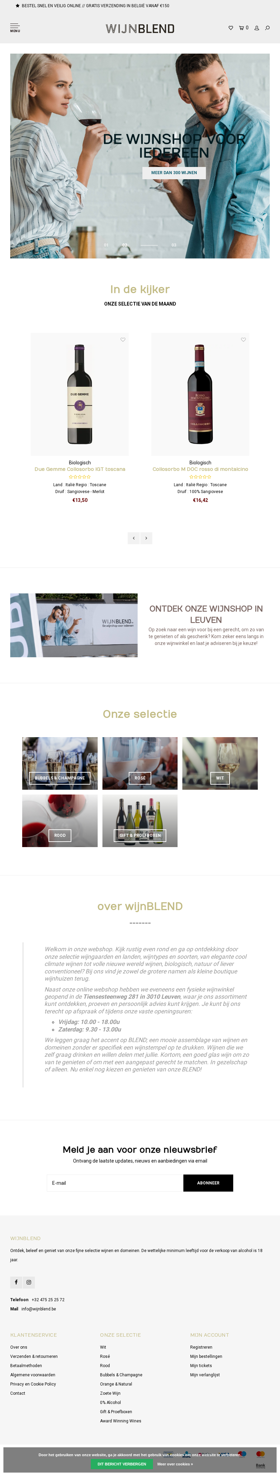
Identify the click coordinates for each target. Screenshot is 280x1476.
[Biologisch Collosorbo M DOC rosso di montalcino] (200, 394)
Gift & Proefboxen (116, 1411)
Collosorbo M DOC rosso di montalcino (200, 469)
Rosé (105, 1356)
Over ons (18, 1347)
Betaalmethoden (26, 1365)
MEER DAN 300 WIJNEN (174, 172)
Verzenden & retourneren (34, 1356)
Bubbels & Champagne (121, 1375)
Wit (103, 1347)
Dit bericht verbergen (122, 1464)
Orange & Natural (116, 1384)
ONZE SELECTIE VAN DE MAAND (140, 304)
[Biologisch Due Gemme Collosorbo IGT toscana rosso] (80, 394)
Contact (17, 1393)
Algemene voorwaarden (32, 1375)
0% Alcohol (110, 1402)
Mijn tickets (201, 1365)
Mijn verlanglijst (205, 1375)
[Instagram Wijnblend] (29, 1283)
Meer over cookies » (175, 1464)
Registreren (201, 1347)
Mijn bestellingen (206, 1356)
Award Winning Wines (120, 1421)
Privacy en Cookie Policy (33, 1384)
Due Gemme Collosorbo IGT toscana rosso (79, 469)
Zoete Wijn (110, 1393)
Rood (105, 1365)
